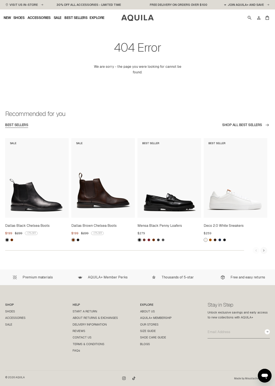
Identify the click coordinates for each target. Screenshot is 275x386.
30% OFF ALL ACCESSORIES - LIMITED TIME (89, 5)
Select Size (55, 214)
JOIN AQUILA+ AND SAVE (246, 5)
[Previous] (256, 250)
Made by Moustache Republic (252, 378)
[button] (249, 17)
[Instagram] (124, 378)
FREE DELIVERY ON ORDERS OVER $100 (178, 5)
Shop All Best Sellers (242, 125)
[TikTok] (134, 378)
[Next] (263, 250)
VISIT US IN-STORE (23, 5)
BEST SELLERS (16, 125)
